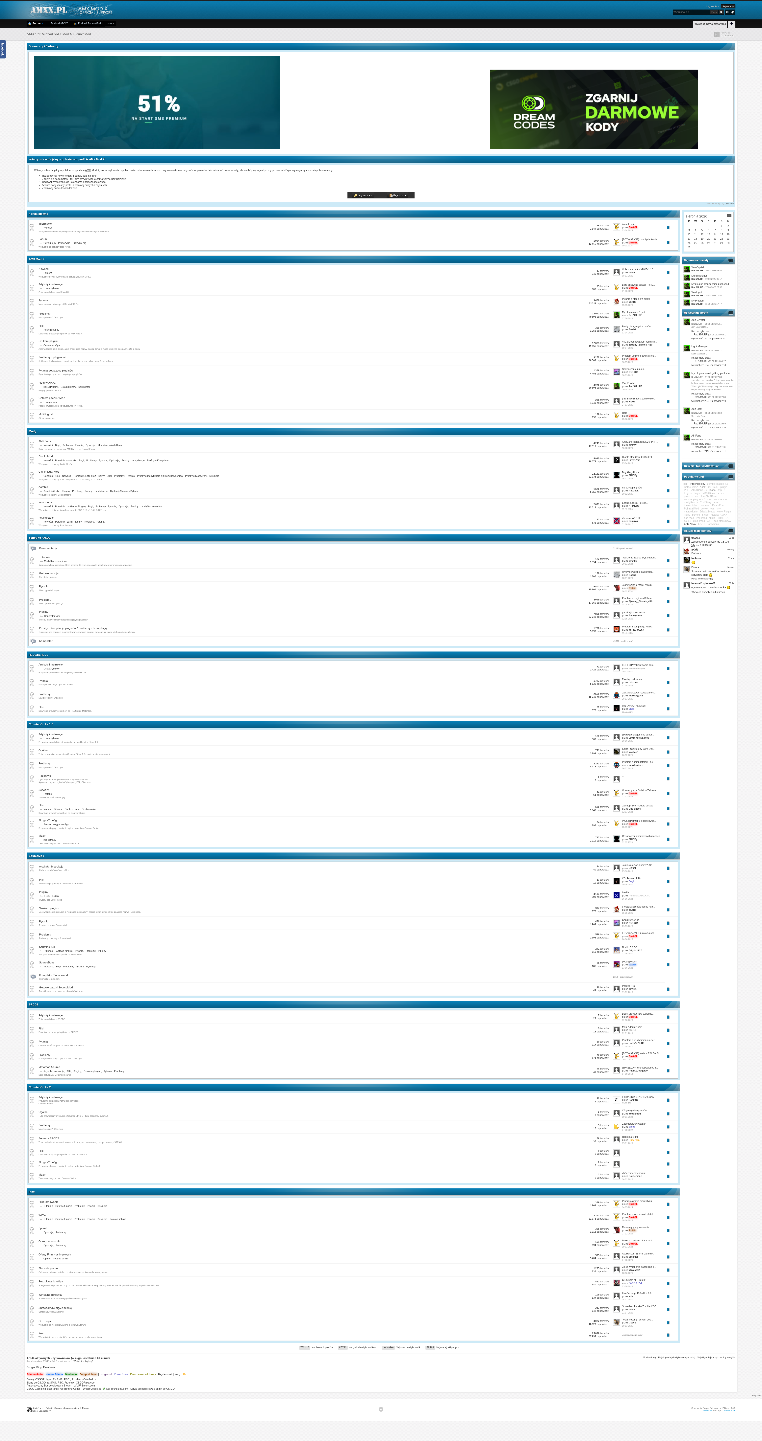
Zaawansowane (727, 12)
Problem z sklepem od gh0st (637, 1214)
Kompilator (84, 387)
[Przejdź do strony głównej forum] (71, 9)
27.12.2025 (627, 1233)
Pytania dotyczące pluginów (55, 370)
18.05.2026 (627, 362)
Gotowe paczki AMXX (51, 397)
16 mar (730, 567)
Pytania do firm (61, 1258)
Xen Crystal (628, 383)
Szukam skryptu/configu (56, 824)
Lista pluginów (68, 387)
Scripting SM (47, 946)
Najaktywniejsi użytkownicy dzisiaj (676, 1357)
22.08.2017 (627, 1046)
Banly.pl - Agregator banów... (637, 326)
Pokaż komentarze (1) (702, 578)
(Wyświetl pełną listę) (83, 1361)
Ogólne (43, 750)
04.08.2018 (627, 1074)
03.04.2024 (627, 230)
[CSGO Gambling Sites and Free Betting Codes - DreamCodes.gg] (594, 148)
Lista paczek (50, 402)
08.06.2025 (627, 1220)
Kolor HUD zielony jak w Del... (638, 749)
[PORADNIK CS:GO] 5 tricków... (639, 1097)
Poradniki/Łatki (51, 491)
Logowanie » (712, 6)
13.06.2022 (627, 968)
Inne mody (45, 502)
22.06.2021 (627, 953)
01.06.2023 (627, 291)
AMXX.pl (717, 1410)
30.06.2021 (627, 884)
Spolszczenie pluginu (633, 369)
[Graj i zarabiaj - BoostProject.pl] (385, 148)
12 (702, 234)
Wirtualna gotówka (50, 1294)
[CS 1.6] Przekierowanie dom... (638, 665)
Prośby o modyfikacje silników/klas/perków (160, 476)
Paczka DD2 (629, 986)
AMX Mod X (36, 259)
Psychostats (46, 517)
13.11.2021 (627, 1103)
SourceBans (46, 962)
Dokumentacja (48, 548)
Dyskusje (90, 445)
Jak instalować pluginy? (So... (638, 865)
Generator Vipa (51, 345)
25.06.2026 (627, 419)
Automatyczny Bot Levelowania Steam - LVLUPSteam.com (61, 1385)
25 (695, 243)
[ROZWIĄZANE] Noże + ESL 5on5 (640, 1053)
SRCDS (33, 1004)
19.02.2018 (627, 992)
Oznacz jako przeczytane (66, 1408)
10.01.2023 (627, 1117)
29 (721, 243)
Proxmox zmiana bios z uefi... (637, 1240)
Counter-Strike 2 (40, 1087)
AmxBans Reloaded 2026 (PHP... (640, 441)
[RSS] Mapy (49, 839)
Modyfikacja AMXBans (110, 445)
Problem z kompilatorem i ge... (638, 762)
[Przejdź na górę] (381, 1409)
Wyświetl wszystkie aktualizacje (708, 592)
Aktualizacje (628, 224)
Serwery (43, 789)
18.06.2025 (627, 741)
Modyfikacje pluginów (55, 561)
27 (708, 243)
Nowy (177, 1374)
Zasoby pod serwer (632, 679)
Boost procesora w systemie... (638, 1013)
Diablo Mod (45, 456)
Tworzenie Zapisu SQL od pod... (639, 557)
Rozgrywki (44, 775)
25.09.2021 (627, 827)
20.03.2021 (627, 671)
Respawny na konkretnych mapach (641, 836)
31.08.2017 (627, 524)
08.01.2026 (627, 578)
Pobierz (47, 273)
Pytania (43, 300)
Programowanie (48, 1201)
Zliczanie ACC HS (631, 518)
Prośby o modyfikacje (133, 460)
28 (715, 243)
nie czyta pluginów (632, 487)
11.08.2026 (627, 509)
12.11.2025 (627, 842)
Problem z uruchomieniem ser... (639, 1040)
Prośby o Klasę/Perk (196, 476)
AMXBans (44, 441)
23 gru (731, 558)
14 (715, 234)
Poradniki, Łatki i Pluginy (68, 521)
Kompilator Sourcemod (53, 975)
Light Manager (699, 275)
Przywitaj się (79, 243)
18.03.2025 (627, 1326)
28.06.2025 (627, 1273)
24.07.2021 (627, 1299)
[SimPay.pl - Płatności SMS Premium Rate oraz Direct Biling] (157, 148)
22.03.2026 (627, 796)
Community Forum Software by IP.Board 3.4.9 (713, 1408)
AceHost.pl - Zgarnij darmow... (638, 1253)
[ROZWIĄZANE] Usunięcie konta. (640, 239)
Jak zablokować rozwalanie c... (638, 692)
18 (695, 238)
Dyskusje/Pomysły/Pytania (124, 491)
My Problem (697, 300)
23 (728, 238)
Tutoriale (44, 557)
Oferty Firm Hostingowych (54, 1254)
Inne (109, 23)
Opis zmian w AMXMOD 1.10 (637, 269)
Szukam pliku (89, 809)
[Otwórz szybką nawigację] (731, 24)
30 (728, 243)
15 (721, 234)
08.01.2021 (627, 276)
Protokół (47, 794)
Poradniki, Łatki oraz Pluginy (89, 476)
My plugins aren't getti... (634, 312)
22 (721, 238)
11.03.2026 (627, 712)
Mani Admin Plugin (632, 1027)
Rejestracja (728, 6)
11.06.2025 (627, 604)
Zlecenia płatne (48, 1268)
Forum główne (38, 213)
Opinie (47, 1258)
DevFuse (729, 203)
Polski (49, 1408)
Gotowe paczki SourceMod (56, 987)
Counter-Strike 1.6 (41, 724)
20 (708, 238)
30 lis (731, 583)
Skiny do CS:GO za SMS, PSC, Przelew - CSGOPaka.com (61, 1382)
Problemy (44, 313)
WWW (42, 1215)
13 (708, 234)
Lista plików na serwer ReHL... (638, 284)
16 (728, 234)
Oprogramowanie (49, 1241)
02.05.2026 (627, 619)
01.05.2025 (627, 685)
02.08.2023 (627, 1020)
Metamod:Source (49, 1067)
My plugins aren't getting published (710, 284)
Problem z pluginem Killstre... (637, 598)
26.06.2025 (627, 939)
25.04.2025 (627, 463)
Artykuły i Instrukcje (50, 284)
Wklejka (47, 227)
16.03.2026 (627, 448)
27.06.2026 (627, 1260)
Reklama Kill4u (630, 1137)
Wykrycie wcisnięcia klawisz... (638, 572)
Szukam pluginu (48, 341)
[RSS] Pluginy (50, 387)
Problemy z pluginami (51, 357)
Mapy (41, 835)
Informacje (45, 223)
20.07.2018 (627, 1059)
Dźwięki (58, 809)
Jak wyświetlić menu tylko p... (637, 585)
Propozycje (64, 243)
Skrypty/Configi (47, 820)
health (625, 892)
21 (715, 238)
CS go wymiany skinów (634, 1110)
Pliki (40, 325)
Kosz (41, 1333)
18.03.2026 (627, 375)
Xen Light (696, 292)
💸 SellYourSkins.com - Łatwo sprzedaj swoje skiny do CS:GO (138, 1388)
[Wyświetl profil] (686, 321)
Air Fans (696, 435)
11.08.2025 (627, 633)
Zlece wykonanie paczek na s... (639, 1267)
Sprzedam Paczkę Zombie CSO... (640, 1306)
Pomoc (85, 1408)
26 (702, 243)
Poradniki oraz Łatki (66, 460)
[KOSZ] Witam (629, 961)
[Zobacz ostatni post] (668, 227)
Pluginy (66, 491)
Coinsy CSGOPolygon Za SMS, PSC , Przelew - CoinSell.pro (62, 1379)
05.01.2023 (627, 1143)
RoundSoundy (51, 329)
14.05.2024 (627, 1207)
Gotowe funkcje (49, 573)
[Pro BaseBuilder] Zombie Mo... (638, 398)
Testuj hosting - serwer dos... (637, 1319)
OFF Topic (45, 1321)
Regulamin (757, 1395)
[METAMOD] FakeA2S (634, 705)
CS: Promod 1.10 (631, 878)
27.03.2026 (627, 405)
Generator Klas (51, 476)
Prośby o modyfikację (96, 491)
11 (695, 234)
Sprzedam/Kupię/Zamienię (55, 1307)
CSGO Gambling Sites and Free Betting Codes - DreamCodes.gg (64, 1388)
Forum (36, 23)
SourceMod (36, 855)
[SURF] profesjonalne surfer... (638, 734)
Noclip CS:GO (629, 947)
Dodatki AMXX (58, 23)
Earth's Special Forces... (635, 503)
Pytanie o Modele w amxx (636, 299)
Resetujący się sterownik (635, 1227)
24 (689, 243)
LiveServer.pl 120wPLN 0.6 (636, 1293)
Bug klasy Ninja (630, 472)
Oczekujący (49, 243)
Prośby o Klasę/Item (157, 460)
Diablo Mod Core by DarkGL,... (638, 457)
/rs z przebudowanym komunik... (639, 341)
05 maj (730, 549)
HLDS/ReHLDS (38, 654)
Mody (32, 431)
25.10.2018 (627, 871)
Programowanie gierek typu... (638, 1201)
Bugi (57, 445)
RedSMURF (700, 334)
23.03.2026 (627, 926)
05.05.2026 (627, 305)
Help (624, 413)
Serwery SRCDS (48, 1138)
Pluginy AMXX (47, 382)
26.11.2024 (627, 591)
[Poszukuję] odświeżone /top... (638, 906)
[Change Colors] (732, 12)
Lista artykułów (51, 288)
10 (689, 234)
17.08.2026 (627, 318)
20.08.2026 (627, 389)
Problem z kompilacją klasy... (637, 626)
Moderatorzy (649, 1357)
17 (689, 238)
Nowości (43, 268)
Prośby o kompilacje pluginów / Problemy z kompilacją (73, 628)
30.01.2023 (627, 564)
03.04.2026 (627, 332)
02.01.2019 (627, 1033)
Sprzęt (42, 1228)
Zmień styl (38, 1408)
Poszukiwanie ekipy (50, 1281)
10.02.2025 (627, 494)
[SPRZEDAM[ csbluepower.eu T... (640, 1067)
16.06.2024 (627, 899)
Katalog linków (118, 1219)
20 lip (731, 538)
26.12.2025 (627, 755)
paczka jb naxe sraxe (633, 612)
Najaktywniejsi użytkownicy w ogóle (716, 1357)
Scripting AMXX (39, 537)
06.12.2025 (627, 478)
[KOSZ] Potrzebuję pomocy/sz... (639, 821)
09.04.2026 (627, 348)
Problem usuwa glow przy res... (639, 355)
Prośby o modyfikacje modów (146, 506)
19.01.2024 (627, 1247)
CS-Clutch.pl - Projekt (633, 1280)
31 (689, 247)
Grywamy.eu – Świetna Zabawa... (640, 790)
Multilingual (45, 414)
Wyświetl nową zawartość (710, 23)
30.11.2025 (627, 245)
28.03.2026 (627, 699)
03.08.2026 (627, 1286)
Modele (47, 809)
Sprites (68, 809)
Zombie (43, 486)
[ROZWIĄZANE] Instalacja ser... (638, 933)
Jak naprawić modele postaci (637, 805)
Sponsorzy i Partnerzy (43, 46)
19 (702, 238)
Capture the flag (630, 920)
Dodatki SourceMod (89, 23)
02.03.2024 (627, 812)
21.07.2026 (627, 1313)
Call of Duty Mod (48, 471)
